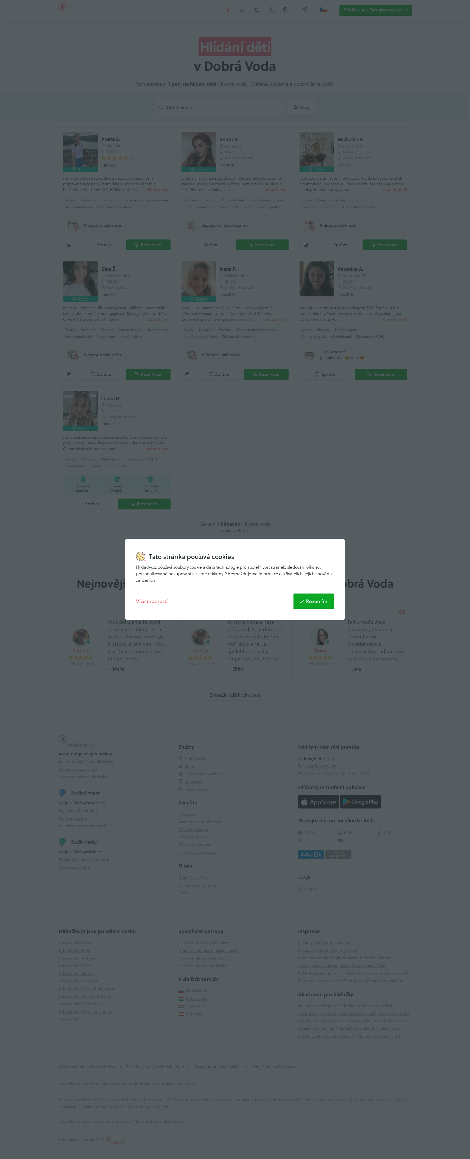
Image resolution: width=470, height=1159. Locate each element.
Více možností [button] (151, 601)
